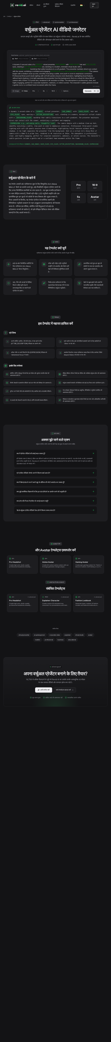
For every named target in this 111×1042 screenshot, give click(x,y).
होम (4, 16)
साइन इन (93, 5)
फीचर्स (38, 5)
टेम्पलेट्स (9, 16)
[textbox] (55, 75)
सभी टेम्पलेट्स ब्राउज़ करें (63, 690)
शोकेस (31, 5)
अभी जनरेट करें (45, 690)
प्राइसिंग (73, 5)
